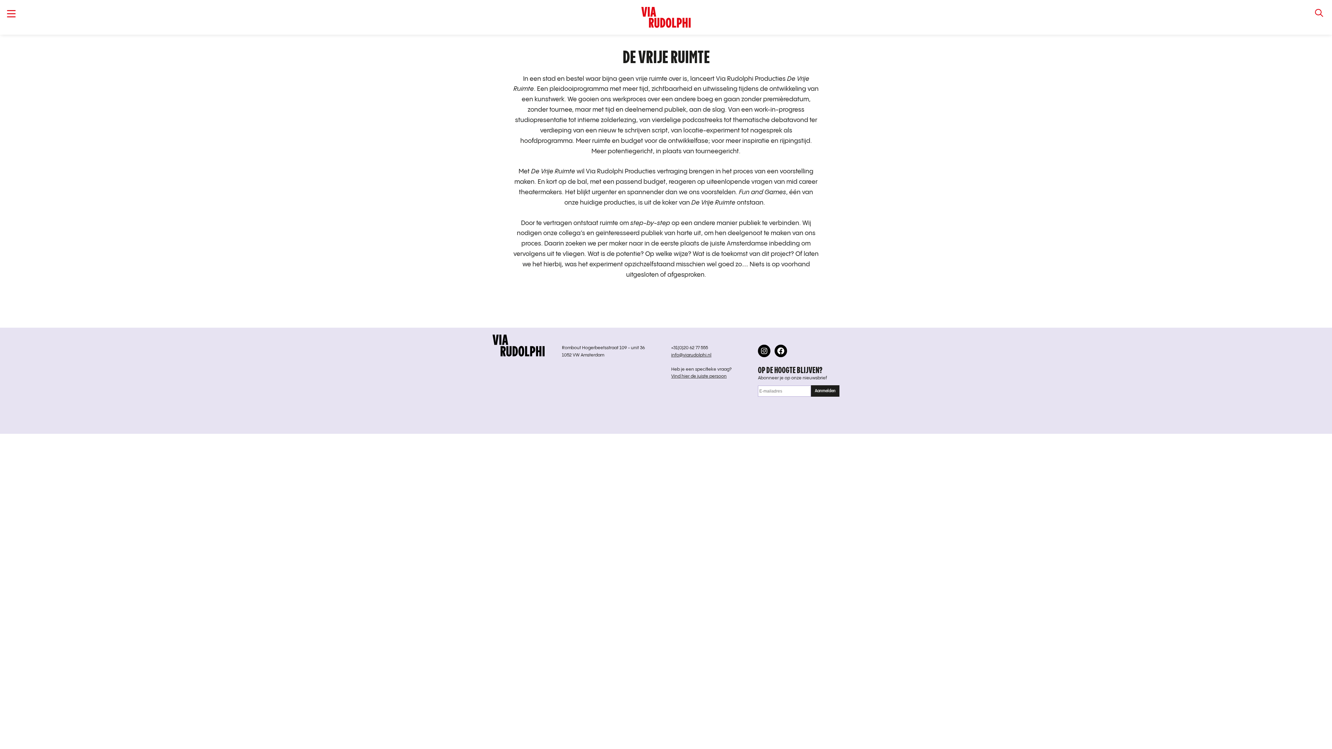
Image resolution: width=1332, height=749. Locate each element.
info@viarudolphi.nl (691, 355)
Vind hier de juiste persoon (699, 376)
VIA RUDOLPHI (666, 17)
